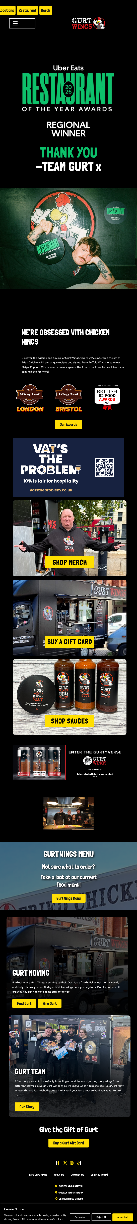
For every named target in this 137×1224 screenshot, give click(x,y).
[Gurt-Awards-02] (30, 382)
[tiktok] (78, 1163)
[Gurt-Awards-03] (107, 382)
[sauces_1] (69, 660)
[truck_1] (69, 581)
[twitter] (65, 1163)
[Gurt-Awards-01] (68, 382)
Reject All (101, 1217)
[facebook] (58, 1163)
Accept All (122, 1217)
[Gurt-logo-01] (88, 16)
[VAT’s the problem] (68, 439)
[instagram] (72, 1163)
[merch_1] (69, 501)
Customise (80, 1217)
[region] (68, 1214)
